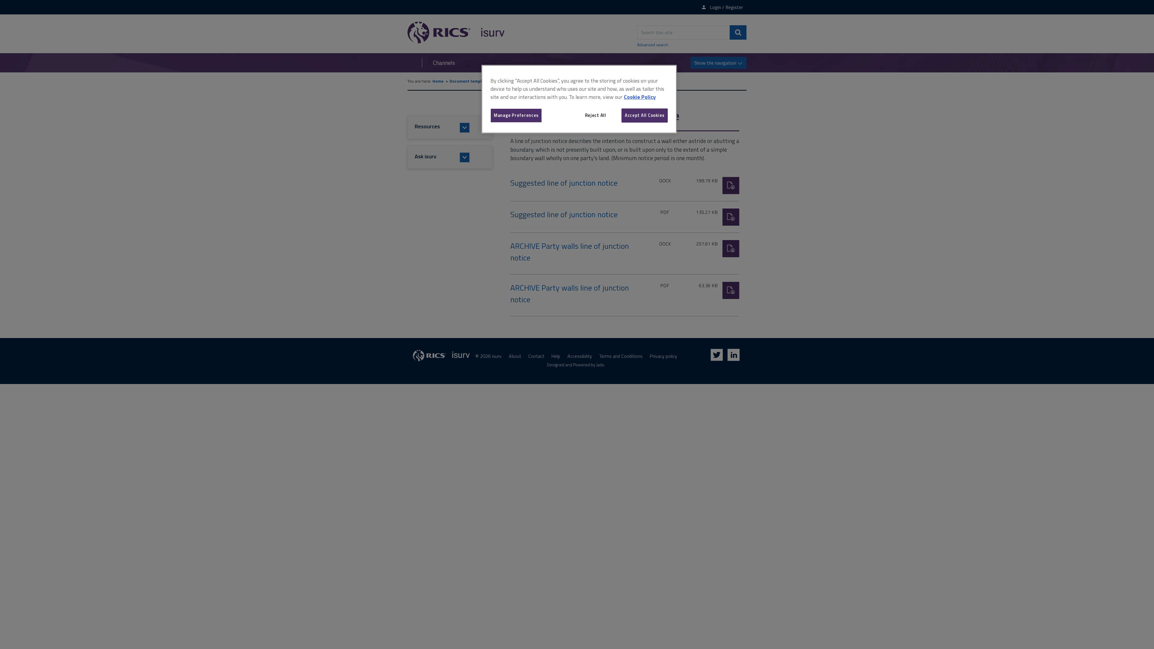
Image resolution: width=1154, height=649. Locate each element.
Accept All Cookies (644, 115)
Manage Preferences (516, 115)
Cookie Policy (640, 97)
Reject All (595, 115)
